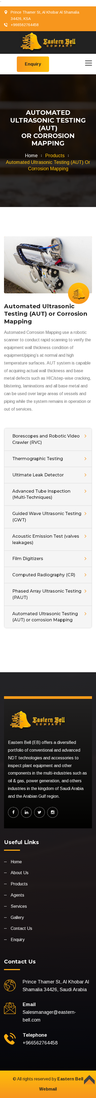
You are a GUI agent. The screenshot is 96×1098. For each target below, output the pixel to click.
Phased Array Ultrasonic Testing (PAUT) (46, 594)
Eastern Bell (70, 1079)
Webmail (48, 1089)
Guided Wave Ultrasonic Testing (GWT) (46, 516)
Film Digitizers (27, 558)
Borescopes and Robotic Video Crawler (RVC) (46, 439)
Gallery (17, 917)
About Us (20, 872)
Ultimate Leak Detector (38, 474)
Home (31, 155)
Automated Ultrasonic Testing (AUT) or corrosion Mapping (45, 617)
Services (19, 906)
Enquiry (18, 939)
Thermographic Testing (37, 458)
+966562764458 (25, 25)
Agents (17, 895)
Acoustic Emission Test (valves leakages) (45, 539)
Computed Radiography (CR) (43, 574)
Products (19, 884)
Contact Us (21, 928)
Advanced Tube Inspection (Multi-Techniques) (41, 494)
